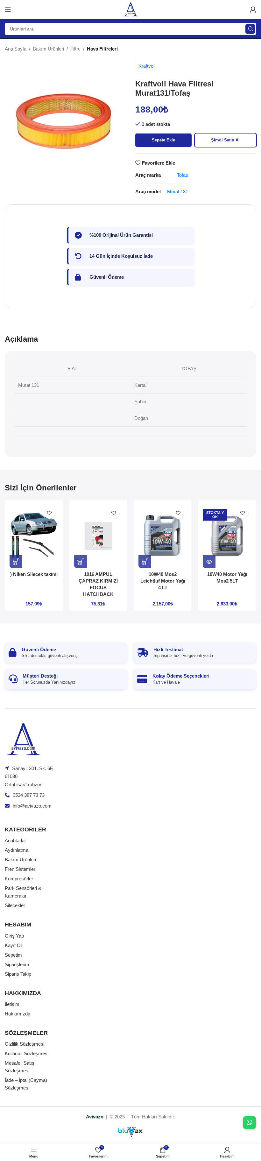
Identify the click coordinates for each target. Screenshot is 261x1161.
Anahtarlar (15, 840)
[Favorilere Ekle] (49, 513)
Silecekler (15, 905)
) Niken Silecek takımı (34, 574)
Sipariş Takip (18, 974)
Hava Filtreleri (102, 48)
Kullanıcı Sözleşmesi (26, 1053)
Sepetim (13, 955)
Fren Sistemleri (20, 869)
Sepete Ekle (163, 140)
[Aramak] (250, 29)
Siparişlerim (17, 964)
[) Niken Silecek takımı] (34, 536)
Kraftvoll (146, 66)
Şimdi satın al (225, 140)
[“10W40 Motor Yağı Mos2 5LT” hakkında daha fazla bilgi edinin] (209, 561)
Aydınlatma (16, 850)
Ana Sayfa (15, 48)
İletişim (12, 1004)
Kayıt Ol (13, 945)
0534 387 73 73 (29, 795)
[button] (16, 561)
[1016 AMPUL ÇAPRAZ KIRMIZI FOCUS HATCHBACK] (98, 536)
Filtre (75, 48)
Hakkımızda (17, 1013)
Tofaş (182, 175)
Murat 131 (177, 191)
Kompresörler (19, 878)
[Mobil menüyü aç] (8, 9)
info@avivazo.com (32, 806)
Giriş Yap (14, 936)
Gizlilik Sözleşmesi (24, 1044)
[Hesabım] (253, 9)
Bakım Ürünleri (48, 48)
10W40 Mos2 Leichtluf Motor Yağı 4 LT (162, 580)
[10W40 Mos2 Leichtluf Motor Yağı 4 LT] (162, 536)
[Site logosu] (130, 9)
